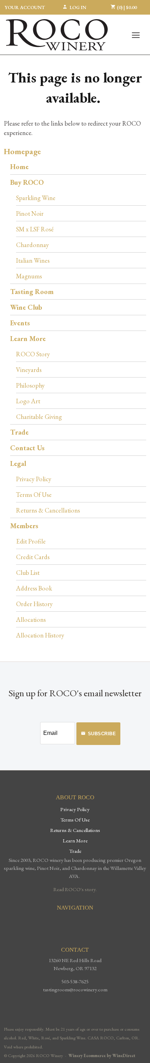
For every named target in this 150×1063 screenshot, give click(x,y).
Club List (27, 572)
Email (34, 725)
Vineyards (29, 369)
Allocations (31, 619)
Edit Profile (31, 541)
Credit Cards (33, 557)
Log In (77, 7)
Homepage (22, 151)
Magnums (29, 276)
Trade (19, 432)
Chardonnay (32, 244)
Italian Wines (33, 260)
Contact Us (27, 447)
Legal (18, 463)
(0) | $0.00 (126, 7)
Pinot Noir (30, 213)
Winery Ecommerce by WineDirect (101, 1055)
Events (20, 322)
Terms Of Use (34, 494)
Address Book (34, 588)
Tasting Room (32, 291)
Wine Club (26, 307)
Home (19, 166)
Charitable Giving (39, 416)
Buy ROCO (27, 182)
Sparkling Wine (35, 197)
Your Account (25, 7)
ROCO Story (33, 354)
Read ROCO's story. (75, 889)
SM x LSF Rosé (35, 229)
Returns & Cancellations (48, 510)
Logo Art (28, 401)
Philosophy (30, 385)
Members (24, 525)
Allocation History (40, 635)
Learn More (28, 338)
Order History (34, 604)
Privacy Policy (33, 479)
